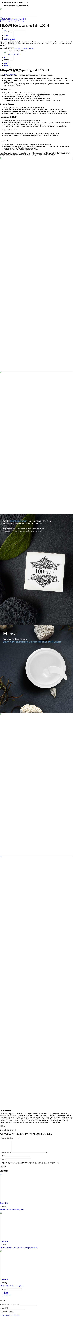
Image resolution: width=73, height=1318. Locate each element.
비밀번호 (3, 1308)
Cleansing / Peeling (9, 21)
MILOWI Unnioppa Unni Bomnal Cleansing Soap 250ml (19, 1248)
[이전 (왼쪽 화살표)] (3, 659)
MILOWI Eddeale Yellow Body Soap (12, 1209)
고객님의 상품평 (6, 1152)
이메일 (3, 1159)
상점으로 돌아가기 (14, 54)
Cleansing (20, 21)
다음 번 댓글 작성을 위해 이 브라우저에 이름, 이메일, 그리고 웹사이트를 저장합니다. (30, 1163)
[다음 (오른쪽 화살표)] (69, 659)
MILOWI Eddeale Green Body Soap (12, 1286)
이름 (2, 1156)
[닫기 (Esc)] (71, 2)
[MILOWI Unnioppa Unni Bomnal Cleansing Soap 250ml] (11, 1239)
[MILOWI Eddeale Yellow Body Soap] (11, 1201)
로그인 (11, 1311)
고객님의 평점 (5, 1138)
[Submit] (4, 1291)
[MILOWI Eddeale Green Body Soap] (8, 38)
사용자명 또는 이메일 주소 (9, 1304)
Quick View (4, 1203)
